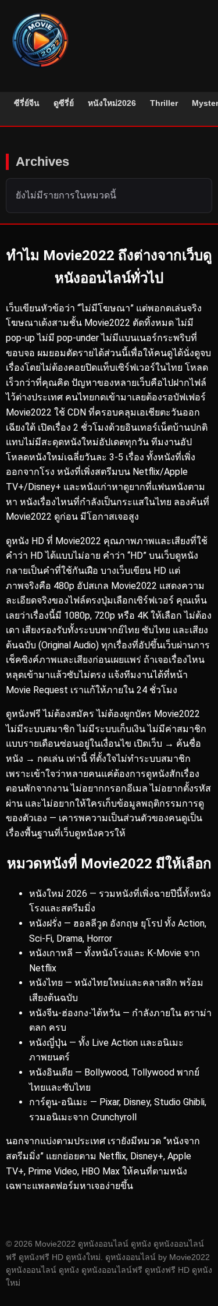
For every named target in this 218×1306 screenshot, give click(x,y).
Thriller (164, 103)
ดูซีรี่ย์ (63, 103)
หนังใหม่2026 (112, 103)
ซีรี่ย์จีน (27, 103)
